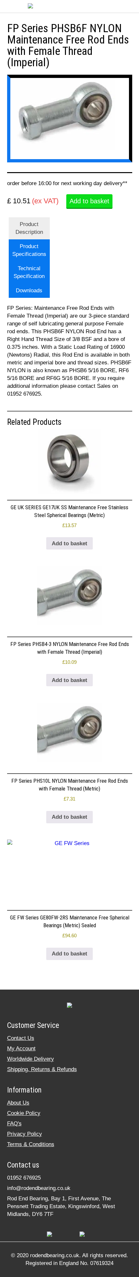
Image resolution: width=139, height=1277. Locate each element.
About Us (18, 1103)
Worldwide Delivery (30, 1059)
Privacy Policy (24, 1134)
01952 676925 (24, 1178)
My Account (21, 1048)
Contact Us (20, 1038)
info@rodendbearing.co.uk (38, 1188)
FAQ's (14, 1123)
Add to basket (89, 201)
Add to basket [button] (69, 543)
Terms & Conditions (30, 1144)
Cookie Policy (23, 1113)
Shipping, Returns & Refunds (42, 1069)
